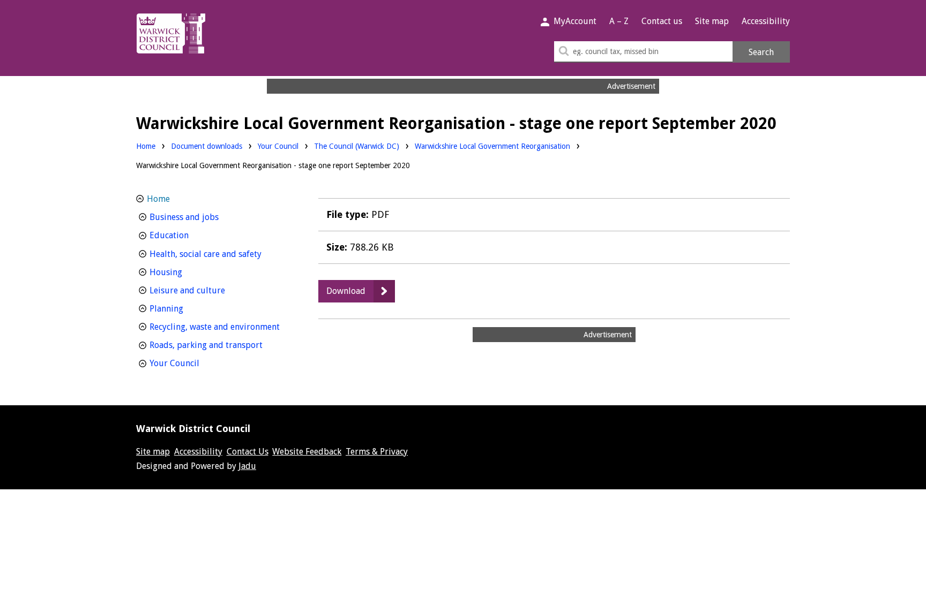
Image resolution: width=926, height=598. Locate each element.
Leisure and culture (207, 290)
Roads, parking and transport (220, 344)
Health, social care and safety (220, 253)
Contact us (661, 21)
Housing (186, 272)
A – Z (619, 21)
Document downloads (206, 146)
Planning (186, 308)
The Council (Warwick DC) (356, 145)
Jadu (247, 466)
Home (145, 146)
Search (761, 52)
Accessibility (766, 21)
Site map (712, 21)
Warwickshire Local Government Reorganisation (492, 146)
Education (189, 235)
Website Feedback (306, 451)
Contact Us (247, 451)
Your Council (278, 145)
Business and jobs (204, 216)
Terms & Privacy (377, 451)
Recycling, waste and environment (220, 326)
